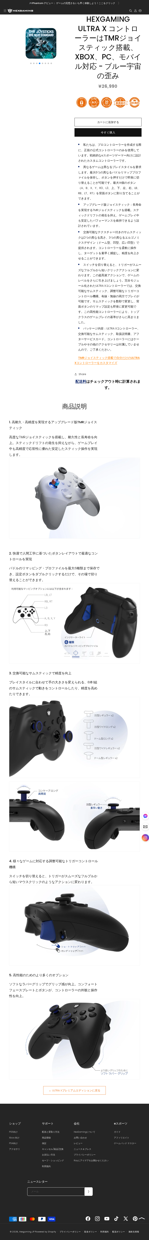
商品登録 (46, 1137)
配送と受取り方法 (50, 1131)
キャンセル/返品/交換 (52, 1149)
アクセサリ (14, 1149)
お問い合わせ (80, 1137)
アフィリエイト (121, 1137)
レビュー (78, 1143)
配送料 (80, 381)
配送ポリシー (118, 1231)
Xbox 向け (14, 1137)
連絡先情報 (133, 1231)
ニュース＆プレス (82, 1149)
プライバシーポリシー (85, 1154)
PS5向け (13, 1131)
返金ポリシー (90, 1231)
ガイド (117, 1131)
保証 (44, 1143)
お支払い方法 (48, 1154)
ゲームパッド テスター (125, 1143)
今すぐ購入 (108, 132)
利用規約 (46, 1166)
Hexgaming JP (26, 1231)
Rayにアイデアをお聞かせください (91, 1160)
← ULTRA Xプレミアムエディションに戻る (74, 1090)
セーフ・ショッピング (53, 1160)
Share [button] (82, 374)
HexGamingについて (84, 1131)
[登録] (88, 1191)
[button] (5, 10)
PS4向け (13, 1143)
